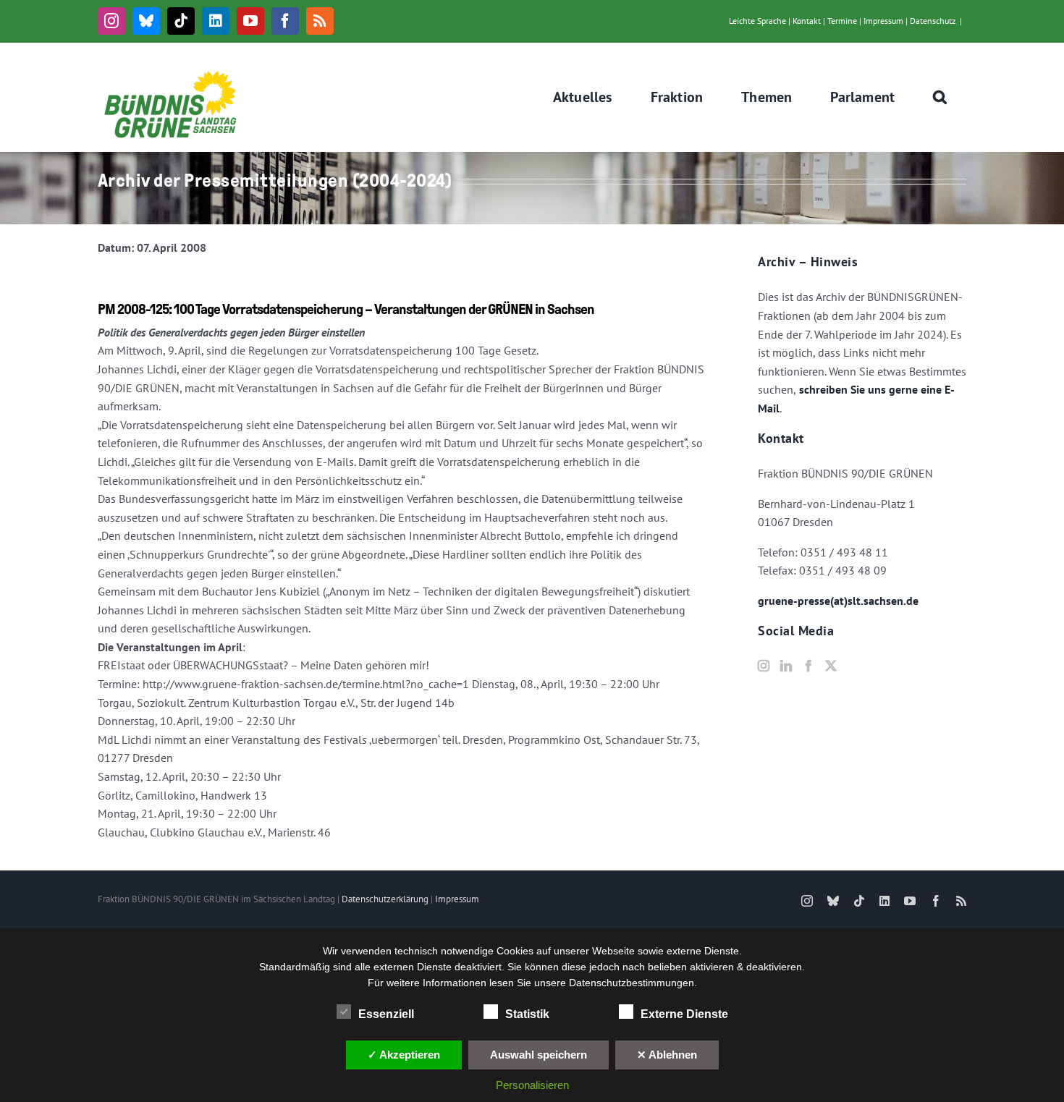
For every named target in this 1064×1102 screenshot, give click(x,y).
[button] (940, 97)
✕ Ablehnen (667, 1054)
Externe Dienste (684, 1014)
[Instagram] (763, 665)
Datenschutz (932, 20)
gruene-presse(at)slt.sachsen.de (838, 600)
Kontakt (807, 20)
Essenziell (386, 1014)
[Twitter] (831, 665)
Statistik (527, 1014)
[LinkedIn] (786, 665)
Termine (842, 20)
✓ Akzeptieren (404, 1054)
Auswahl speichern (538, 1054)
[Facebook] (808, 665)
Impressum (883, 20)
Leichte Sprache (757, 20)
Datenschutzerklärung (385, 899)
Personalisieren (532, 1085)
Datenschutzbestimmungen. (633, 982)
